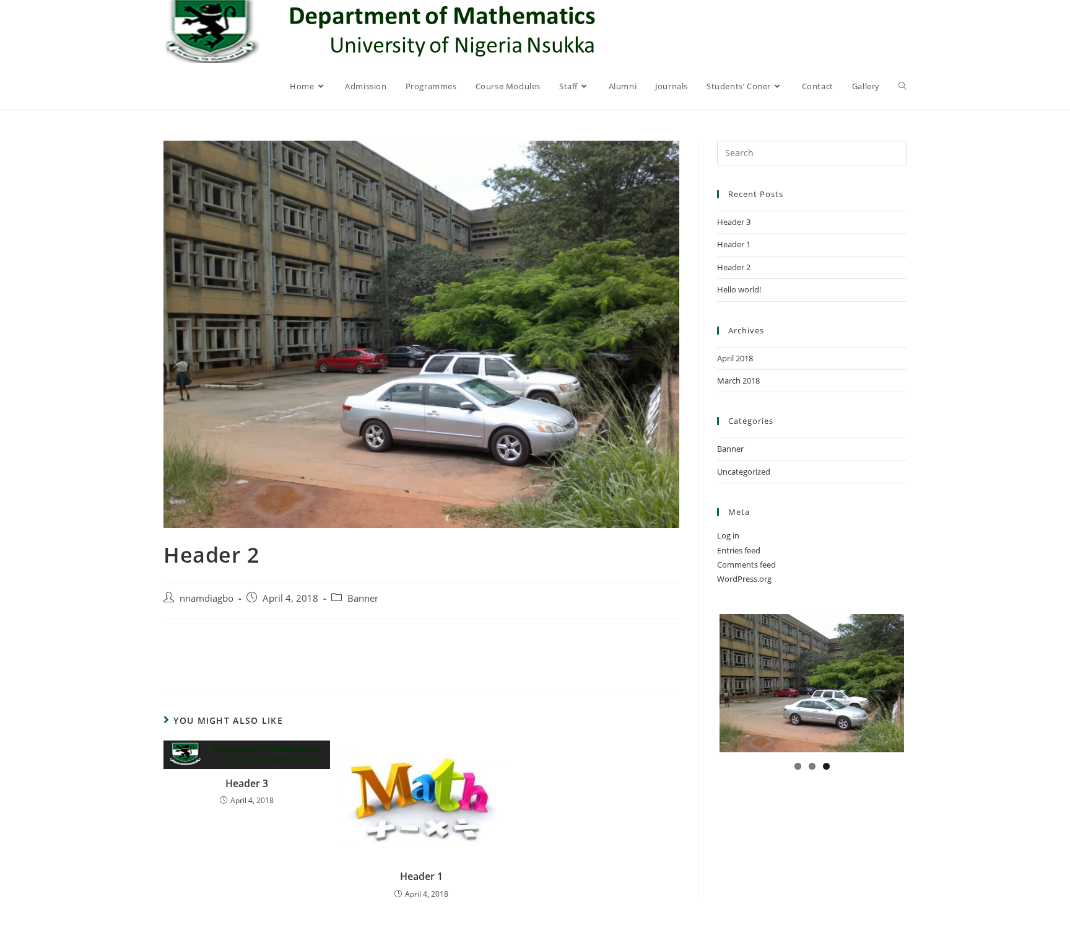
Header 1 (421, 876)
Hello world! (739, 289)
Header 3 (246, 783)
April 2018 (735, 358)
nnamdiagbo (206, 598)
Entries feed (738, 550)
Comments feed (746, 564)
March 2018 (738, 380)
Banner (362, 598)
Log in (728, 535)
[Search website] (902, 86)
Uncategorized (743, 471)
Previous (700, 694)
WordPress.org (744, 578)
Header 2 (733, 267)
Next (926, 694)
